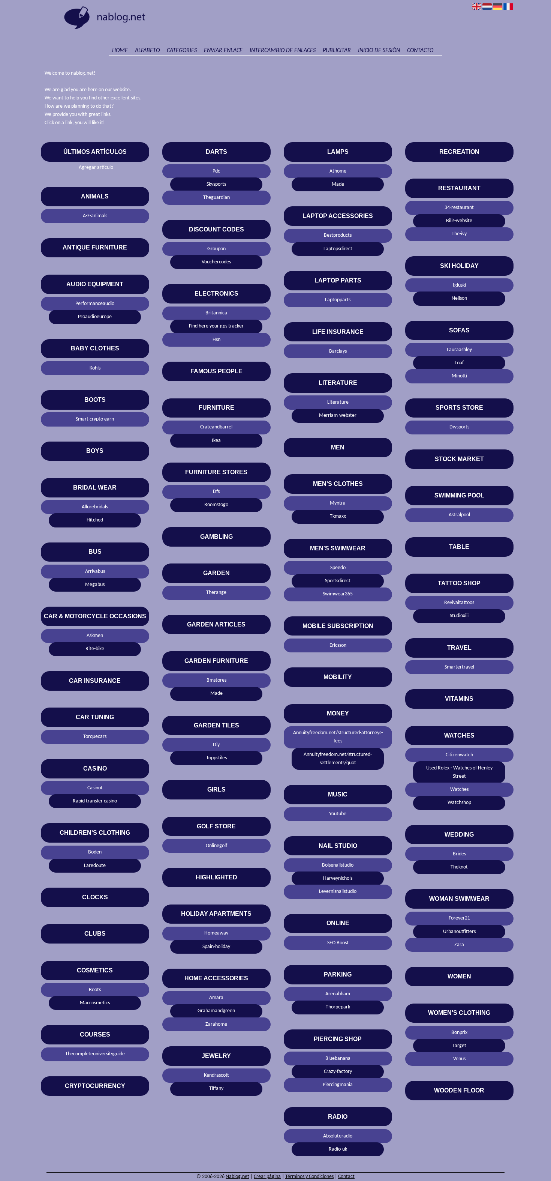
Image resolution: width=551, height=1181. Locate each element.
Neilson (459, 298)
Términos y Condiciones (309, 1176)
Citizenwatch (459, 755)
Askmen (95, 636)
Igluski (459, 285)
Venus (459, 1059)
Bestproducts (338, 235)
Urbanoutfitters (459, 932)
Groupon (216, 249)
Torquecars (94, 736)
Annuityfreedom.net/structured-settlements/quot (338, 759)
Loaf (459, 363)
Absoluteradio (337, 1136)
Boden (95, 852)
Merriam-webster (337, 415)
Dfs (216, 491)
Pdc (216, 171)
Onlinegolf (216, 846)
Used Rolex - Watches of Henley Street (459, 772)
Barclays (338, 351)
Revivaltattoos (459, 603)
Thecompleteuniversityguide (95, 1054)
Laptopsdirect (337, 249)
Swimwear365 (338, 594)
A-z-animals (95, 216)
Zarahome (216, 1024)
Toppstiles (216, 758)
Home (120, 51)
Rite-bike (94, 649)
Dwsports (459, 427)
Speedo (338, 568)
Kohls (95, 368)
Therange (216, 592)
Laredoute (95, 865)
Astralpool (459, 515)
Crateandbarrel (216, 427)
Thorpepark (338, 1007)
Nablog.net (237, 1176)
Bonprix (459, 1032)
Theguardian (216, 197)
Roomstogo (216, 505)
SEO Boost (338, 943)
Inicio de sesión (379, 51)
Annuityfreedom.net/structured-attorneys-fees (338, 737)
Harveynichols (337, 878)
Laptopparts (337, 300)
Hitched (95, 520)
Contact (346, 1176)
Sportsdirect (337, 581)
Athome (337, 171)
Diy (216, 745)
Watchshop (459, 802)
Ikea (216, 440)
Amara (216, 998)
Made (216, 693)
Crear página (267, 1176)
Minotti (459, 376)
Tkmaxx (338, 516)
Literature (338, 402)
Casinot (95, 788)
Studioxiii (459, 616)
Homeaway (216, 933)
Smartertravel (459, 667)
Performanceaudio (94, 304)
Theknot (459, 867)
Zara (459, 945)
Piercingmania (338, 1085)
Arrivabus (95, 571)
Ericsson (337, 645)
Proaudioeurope (95, 317)
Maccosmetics (95, 1003)
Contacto (420, 51)
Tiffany (216, 1088)
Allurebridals (95, 507)
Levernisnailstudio (337, 891)
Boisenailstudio (337, 865)
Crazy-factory (338, 1071)
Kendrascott (216, 1075)
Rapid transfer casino (95, 801)
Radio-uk (338, 1149)
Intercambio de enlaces (283, 51)
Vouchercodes (216, 262)
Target (459, 1046)
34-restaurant (459, 207)
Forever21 (459, 918)
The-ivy (459, 234)
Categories (182, 51)
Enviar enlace (223, 51)
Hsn (216, 340)
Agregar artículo (96, 167)
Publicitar (337, 51)
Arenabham (337, 994)
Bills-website (459, 221)
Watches (459, 789)
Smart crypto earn (95, 419)
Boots (95, 990)
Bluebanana (337, 1058)
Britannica (216, 313)
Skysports (216, 184)
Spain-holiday (216, 947)
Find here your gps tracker (216, 326)
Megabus (95, 584)
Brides (459, 854)
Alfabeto (147, 51)
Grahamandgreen (216, 1011)
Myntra (338, 503)
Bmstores (216, 680)
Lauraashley (459, 350)
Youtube (337, 814)
